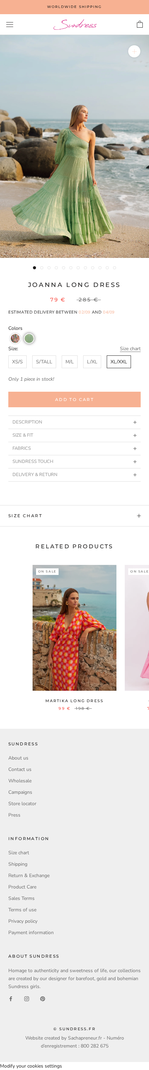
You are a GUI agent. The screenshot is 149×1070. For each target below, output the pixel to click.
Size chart (130, 348)
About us (18, 758)
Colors (15, 328)
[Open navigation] (9, 24)
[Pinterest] (42, 998)
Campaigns (20, 792)
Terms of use (22, 909)
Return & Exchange (29, 875)
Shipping (17, 864)
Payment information (31, 932)
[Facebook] (10, 998)
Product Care (22, 887)
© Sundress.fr (74, 1028)
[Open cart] (140, 24)
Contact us (20, 769)
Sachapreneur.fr (85, 1038)
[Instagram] (26, 998)
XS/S (17, 362)
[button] (15, 338)
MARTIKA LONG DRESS (74, 700)
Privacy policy (22, 921)
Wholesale (20, 781)
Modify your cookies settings (31, 1066)
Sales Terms (21, 898)
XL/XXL (119, 362)
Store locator (22, 803)
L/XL (92, 362)
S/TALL (44, 362)
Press (14, 815)
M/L (69, 362)
